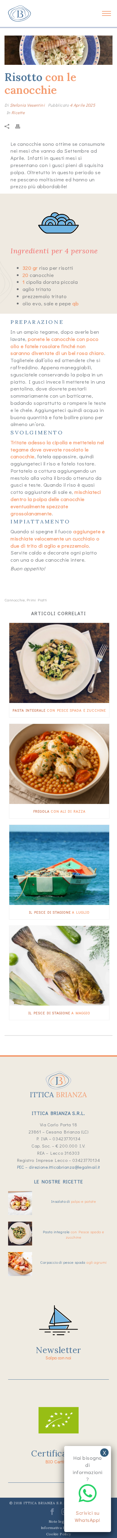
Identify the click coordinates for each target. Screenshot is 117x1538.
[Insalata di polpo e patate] (20, 1203)
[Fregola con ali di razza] (59, 764)
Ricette (18, 112)
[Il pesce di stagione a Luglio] (59, 865)
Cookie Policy (58, 1534)
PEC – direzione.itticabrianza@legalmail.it (58, 1167)
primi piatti (37, 600)
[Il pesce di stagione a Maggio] (59, 966)
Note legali (58, 1521)
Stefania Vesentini (27, 105)
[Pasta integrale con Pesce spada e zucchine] (59, 663)
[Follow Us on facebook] (52, 1513)
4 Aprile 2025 (82, 105)
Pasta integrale (59, 710)
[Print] (20, 125)
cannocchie (14, 600)
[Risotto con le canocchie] (58, 50)
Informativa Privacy (58, 1527)
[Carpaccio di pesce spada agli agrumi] (20, 1264)
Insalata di (73, 1201)
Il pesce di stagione (59, 912)
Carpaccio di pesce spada (73, 1262)
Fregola (59, 811)
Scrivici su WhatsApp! (87, 1516)
